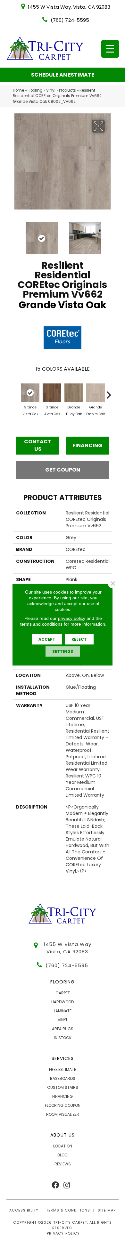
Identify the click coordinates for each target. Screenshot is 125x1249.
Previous (16, 235)
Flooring (35, 90)
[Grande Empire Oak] (95, 393)
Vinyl (50, 90)
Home (18, 90)
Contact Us (37, 445)
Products (67, 90)
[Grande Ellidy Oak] (74, 393)
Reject (79, 639)
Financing (87, 445)
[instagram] (66, 1185)
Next (109, 235)
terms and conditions (41, 623)
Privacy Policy (63, 1233)
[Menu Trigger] (110, 49)
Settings (62, 651)
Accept (46, 639)
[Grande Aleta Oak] (52, 393)
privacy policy (71, 617)
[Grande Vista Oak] (30, 393)
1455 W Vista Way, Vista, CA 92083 (69, 7)
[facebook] (55, 1185)
